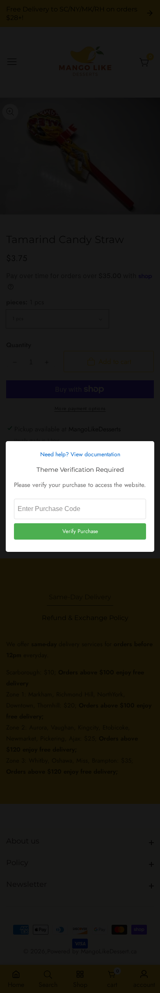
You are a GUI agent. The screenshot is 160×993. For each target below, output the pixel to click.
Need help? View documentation (80, 454)
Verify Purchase (80, 531)
